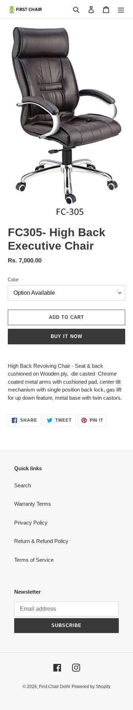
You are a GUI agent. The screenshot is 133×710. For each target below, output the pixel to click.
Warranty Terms (32, 504)
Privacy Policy (31, 523)
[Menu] (120, 9)
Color (13, 279)
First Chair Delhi (54, 686)
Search (22, 485)
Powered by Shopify (91, 686)
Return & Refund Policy (41, 541)
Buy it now (66, 336)
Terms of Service (34, 560)
